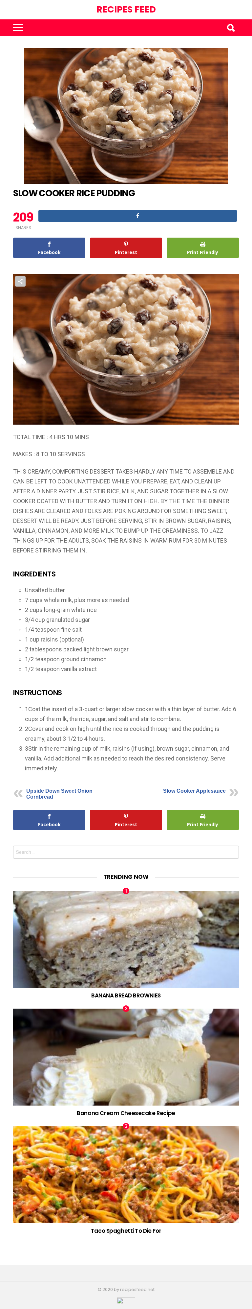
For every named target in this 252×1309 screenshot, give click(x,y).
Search (231, 27)
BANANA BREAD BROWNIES (126, 995)
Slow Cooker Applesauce (194, 791)
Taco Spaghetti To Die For (126, 1231)
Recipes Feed (126, 9)
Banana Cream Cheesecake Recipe (126, 1113)
